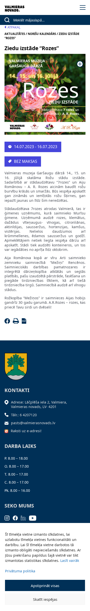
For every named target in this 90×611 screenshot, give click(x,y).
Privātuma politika (20, 571)
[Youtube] (34, 517)
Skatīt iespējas (45, 599)
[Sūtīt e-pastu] (7, 422)
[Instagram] (8, 517)
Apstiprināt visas (45, 585)
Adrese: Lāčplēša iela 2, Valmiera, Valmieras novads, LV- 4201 (39, 404)
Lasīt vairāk (69, 560)
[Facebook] (8, 322)
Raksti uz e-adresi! (26, 430)
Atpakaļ (14, 27)
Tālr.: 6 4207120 (24, 414)
